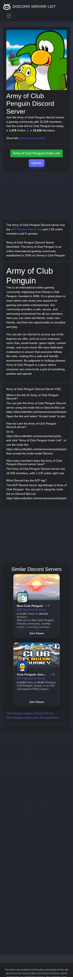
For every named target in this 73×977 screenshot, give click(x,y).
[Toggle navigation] (9, 16)
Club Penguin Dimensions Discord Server (32, 717)
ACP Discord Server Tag (26, 229)
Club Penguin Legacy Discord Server (30, 713)
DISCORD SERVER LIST (34, 6)
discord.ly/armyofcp (32, 138)
